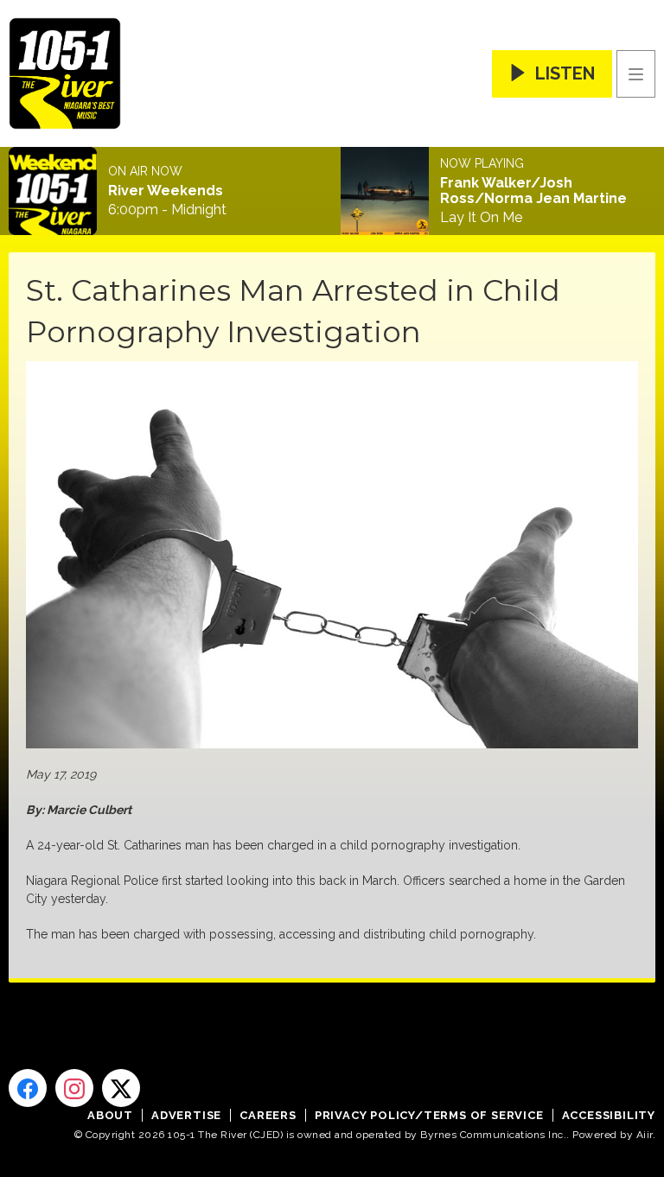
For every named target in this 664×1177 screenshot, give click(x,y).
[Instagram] (74, 1088)
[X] (121, 1088)
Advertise (186, 1115)
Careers (268, 1115)
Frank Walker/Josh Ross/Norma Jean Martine (533, 191)
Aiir (644, 1135)
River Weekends (165, 191)
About (110, 1115)
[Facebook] (28, 1088)
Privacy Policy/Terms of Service (429, 1115)
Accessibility (608, 1115)
